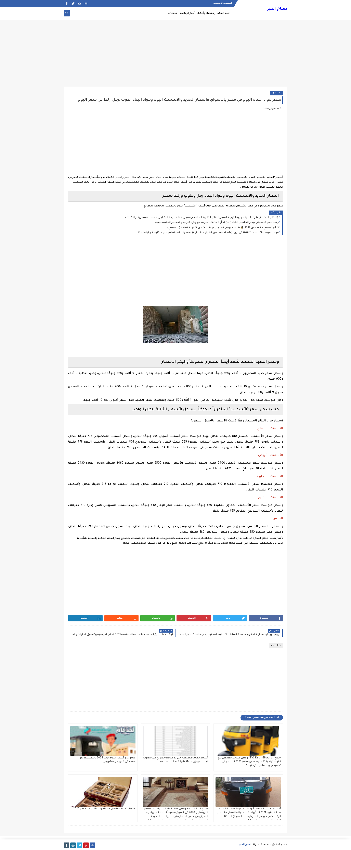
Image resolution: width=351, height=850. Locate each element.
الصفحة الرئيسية (222, 3)
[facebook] (66, 3)
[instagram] (86, 3)
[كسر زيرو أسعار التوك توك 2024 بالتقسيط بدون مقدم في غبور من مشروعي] (102, 741)
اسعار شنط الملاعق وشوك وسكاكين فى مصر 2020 (104, 809)
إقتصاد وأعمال (205, 13)
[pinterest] (86, 845)
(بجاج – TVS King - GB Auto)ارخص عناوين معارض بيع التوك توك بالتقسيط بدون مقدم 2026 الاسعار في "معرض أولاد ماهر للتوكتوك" (249, 762)
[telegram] (79, 845)
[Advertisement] (175, 55)
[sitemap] (92, 845)
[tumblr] (66, 845)
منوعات (173, 13)
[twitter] (73, 3)
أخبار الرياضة (187, 13)
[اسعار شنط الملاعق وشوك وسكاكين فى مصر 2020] (102, 792)
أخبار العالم (223, 13)
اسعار (276, 93)
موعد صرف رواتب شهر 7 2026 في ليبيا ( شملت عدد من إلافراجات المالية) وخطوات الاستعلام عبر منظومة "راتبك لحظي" (207, 232)
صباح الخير (277, 9)
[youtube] (79, 3)
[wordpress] (73, 845)
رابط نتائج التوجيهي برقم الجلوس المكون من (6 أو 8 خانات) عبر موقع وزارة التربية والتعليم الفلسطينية (217, 222)
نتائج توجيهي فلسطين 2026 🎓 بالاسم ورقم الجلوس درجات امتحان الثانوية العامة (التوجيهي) (223, 228)
